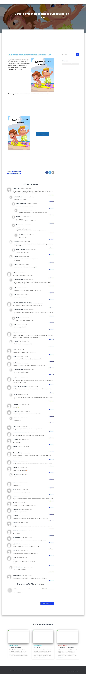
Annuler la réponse (39, 584)
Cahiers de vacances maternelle (14, 173)
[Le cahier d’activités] (18, 636)
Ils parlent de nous (69, 2)
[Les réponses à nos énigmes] (67, 636)
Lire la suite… (42, 657)
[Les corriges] (43, 636)
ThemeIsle (77, 671)
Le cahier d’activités (15, 647)
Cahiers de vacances (16, 171)
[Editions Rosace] (9, 2)
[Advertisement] (43, 43)
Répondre (52, 195)
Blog (48, 2)
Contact (76, 2)
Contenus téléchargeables (56, 2)
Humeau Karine (17, 453)
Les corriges (37, 647)
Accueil (43, 2)
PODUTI (30, 584)
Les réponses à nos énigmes (66, 647)
